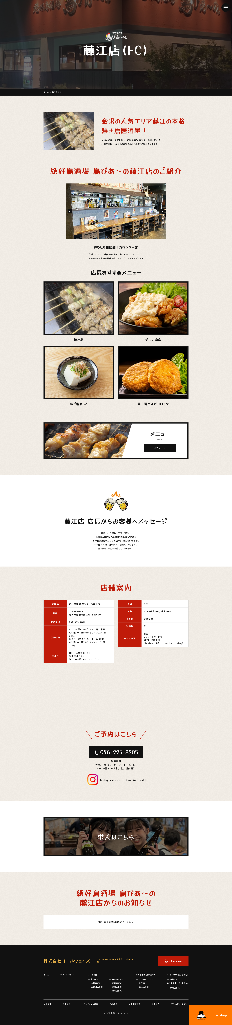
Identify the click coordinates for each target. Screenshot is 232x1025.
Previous (70, 211)
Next (162, 211)
